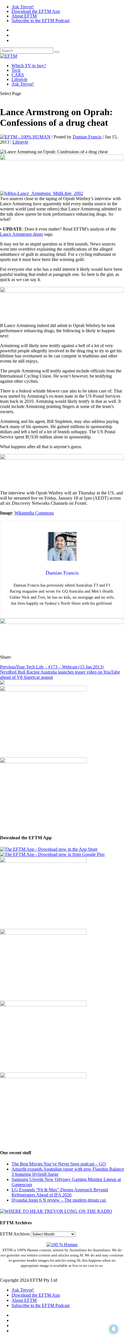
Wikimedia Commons (34, 513)
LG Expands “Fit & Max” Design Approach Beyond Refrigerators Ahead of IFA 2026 (60, 1192)
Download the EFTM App (36, 11)
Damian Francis (87, 136)
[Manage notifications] (113, 1329)
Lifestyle (19, 79)
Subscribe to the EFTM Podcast (40, 20)
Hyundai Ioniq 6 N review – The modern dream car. (59, 1200)
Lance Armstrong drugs (21, 234)
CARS (18, 74)
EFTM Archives (15, 1233)
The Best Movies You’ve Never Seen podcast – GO (59, 1163)
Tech (16, 70)
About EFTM (24, 15)
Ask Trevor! (23, 6)
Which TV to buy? (29, 65)
